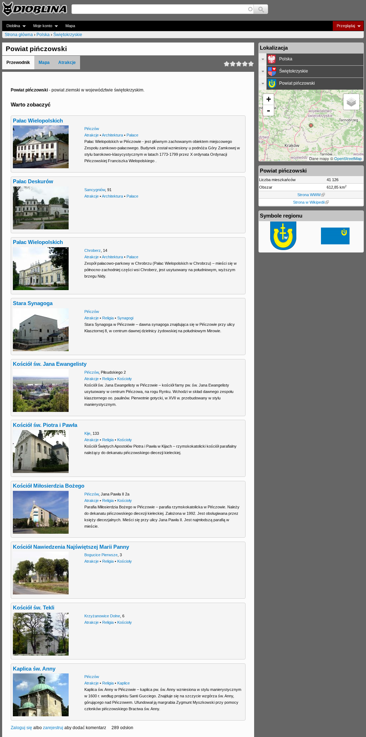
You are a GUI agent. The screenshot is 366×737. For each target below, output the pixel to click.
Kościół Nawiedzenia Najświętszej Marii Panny (71, 547)
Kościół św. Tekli (33, 608)
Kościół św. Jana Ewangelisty (49, 364)
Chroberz (92, 250)
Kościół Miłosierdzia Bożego (48, 486)
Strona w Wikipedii (309, 202)
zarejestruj (53, 727)
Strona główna (19, 34)
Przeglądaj (343, 26)
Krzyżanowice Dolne (102, 616)
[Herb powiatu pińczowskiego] (283, 249)
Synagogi (125, 318)
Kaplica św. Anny (34, 669)
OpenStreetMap (348, 158)
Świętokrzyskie (67, 34)
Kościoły (124, 379)
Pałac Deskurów (33, 181)
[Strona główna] (34, 8)
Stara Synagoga (33, 303)
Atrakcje (67, 62)
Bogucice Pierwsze (101, 555)
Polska (43, 34)
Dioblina (11, 26)
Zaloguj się (21, 727)
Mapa (70, 26)
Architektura (112, 135)
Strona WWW (309, 195)
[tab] (311, 59)
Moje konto (40, 26)
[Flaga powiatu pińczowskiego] (335, 243)
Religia (108, 318)
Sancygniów (94, 190)
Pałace (132, 135)
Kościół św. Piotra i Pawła (45, 425)
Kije (87, 433)
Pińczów (91, 128)
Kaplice (123, 683)
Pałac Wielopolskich (38, 121)
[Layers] (351, 102)
